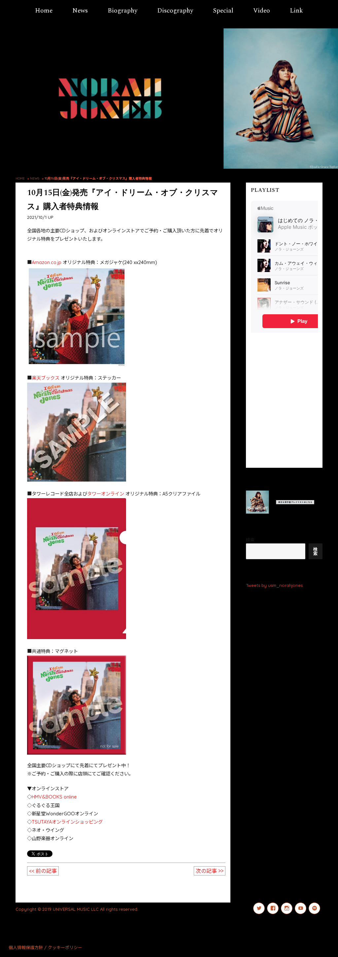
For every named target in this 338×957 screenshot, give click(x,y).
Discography (175, 11)
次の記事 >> (209, 871)
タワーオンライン (105, 494)
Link (296, 11)
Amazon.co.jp (46, 262)
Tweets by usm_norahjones (274, 585)
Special (223, 11)
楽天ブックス (45, 378)
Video (261, 11)
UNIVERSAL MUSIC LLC (76, 909)
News (80, 11)
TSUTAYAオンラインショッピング (67, 822)
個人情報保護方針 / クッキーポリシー (45, 947)
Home (43, 11)
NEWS (34, 178)
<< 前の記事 (43, 871)
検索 (250, 539)
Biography (122, 11)
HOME (20, 178)
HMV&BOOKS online (54, 797)
